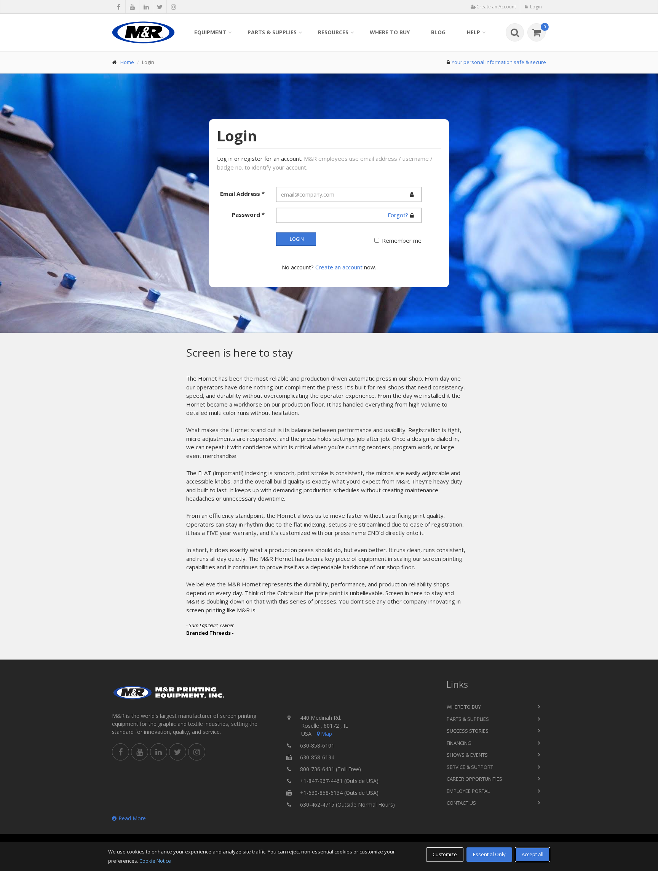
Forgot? (398, 215)
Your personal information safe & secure (499, 62)
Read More (132, 818)
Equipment (210, 32)
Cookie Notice (155, 860)
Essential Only (489, 854)
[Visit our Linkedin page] (146, 7)
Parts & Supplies (272, 32)
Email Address (242, 193)
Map (326, 733)
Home (127, 62)
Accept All (532, 854)
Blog (438, 32)
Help (473, 32)
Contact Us (461, 802)
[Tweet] (159, 7)
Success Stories (468, 730)
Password (248, 214)
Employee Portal (468, 791)
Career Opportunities (474, 778)
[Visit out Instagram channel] (173, 7)
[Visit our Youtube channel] (132, 7)
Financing (459, 743)
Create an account (339, 267)
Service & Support (470, 767)
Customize (445, 854)
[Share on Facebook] (118, 7)
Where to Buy (390, 32)
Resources (333, 32)
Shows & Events (467, 754)
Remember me (402, 240)
